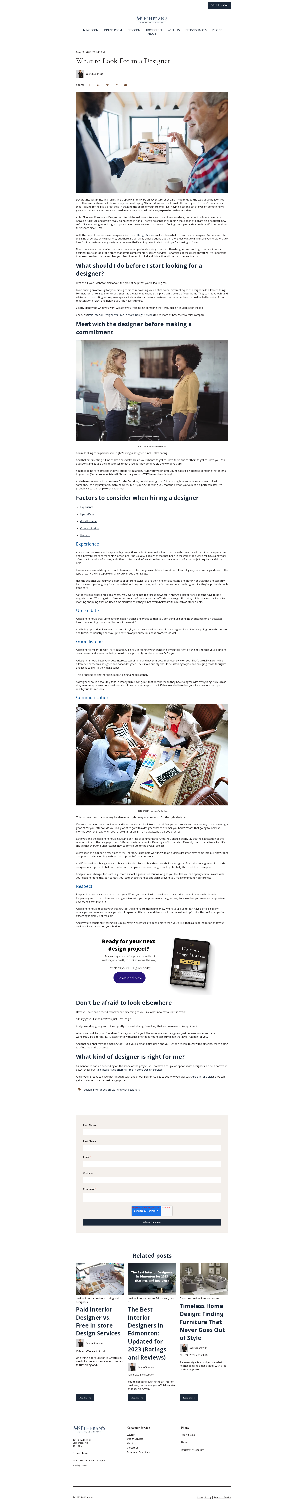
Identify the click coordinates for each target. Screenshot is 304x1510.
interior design (102, 1089)
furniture (185, 1298)
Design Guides (145, 235)
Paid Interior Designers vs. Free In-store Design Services (129, 1069)
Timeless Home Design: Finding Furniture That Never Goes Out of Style (202, 1322)
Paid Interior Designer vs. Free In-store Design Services (98, 1321)
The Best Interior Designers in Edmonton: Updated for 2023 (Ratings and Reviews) (147, 1333)
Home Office (154, 30)
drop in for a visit (202, 1076)
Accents (174, 30)
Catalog (131, 1434)
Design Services (196, 30)
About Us (131, 1443)
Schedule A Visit (219, 5)
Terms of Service (222, 1497)
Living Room (90, 30)
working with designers (126, 1089)
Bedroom (134, 30)
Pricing (217, 30)
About (152, 33)
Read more (85, 1397)
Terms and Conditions (138, 1452)
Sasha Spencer (94, 73)
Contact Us (132, 1447)
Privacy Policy (204, 1497)
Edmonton (162, 1298)
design (88, 1089)
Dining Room (113, 30)
